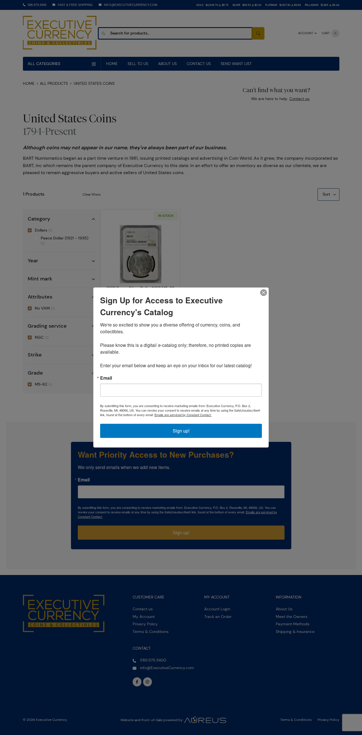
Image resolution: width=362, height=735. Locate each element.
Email (106, 378)
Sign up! (181, 430)
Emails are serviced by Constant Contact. (183, 414)
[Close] (263, 292)
